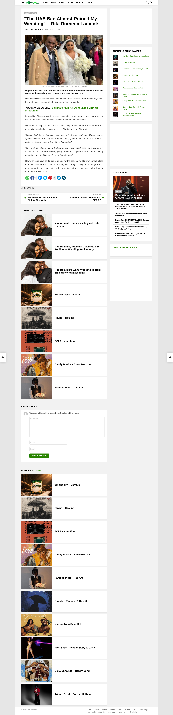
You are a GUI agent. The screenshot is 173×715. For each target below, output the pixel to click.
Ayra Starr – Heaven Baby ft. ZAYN (75, 647)
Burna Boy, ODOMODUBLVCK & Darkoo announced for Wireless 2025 (132, 221)
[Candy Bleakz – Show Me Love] (36, 365)
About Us (101, 712)
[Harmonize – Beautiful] (36, 625)
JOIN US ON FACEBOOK (125, 247)
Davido (97, 710)
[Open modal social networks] (64, 178)
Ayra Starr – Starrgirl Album (133, 81)
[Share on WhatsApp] (27, 178)
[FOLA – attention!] (36, 341)
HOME (45, 2)
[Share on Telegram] (59, 178)
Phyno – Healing (64, 317)
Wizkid (104, 710)
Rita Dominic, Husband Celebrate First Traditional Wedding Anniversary (77, 248)
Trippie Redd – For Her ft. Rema (73, 694)
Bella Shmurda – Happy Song (72, 670)
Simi (134, 710)
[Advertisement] (130, 26)
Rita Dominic (28, 188)
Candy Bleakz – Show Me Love (73, 364)
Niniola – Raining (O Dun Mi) (71, 601)
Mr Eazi (127, 710)
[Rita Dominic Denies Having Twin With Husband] (36, 225)
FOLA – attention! (65, 341)
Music (39, 470)
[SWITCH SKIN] (151, 2)
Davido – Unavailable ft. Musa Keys (136, 56)
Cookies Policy (132, 712)
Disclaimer (121, 712)
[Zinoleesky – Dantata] (36, 295)
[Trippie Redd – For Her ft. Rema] (36, 694)
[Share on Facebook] (32, 178)
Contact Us (111, 712)
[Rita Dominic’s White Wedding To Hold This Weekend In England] (36, 272)
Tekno (120, 710)
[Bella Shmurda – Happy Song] (36, 671)
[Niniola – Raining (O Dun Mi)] (36, 601)
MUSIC (62, 2)
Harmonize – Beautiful (68, 624)
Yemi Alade (92, 712)
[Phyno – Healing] (36, 318)
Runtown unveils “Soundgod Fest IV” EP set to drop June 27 (130, 234)
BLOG (70, 2)
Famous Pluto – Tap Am (69, 387)
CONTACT (90, 2)
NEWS (53, 2)
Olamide (112, 710)
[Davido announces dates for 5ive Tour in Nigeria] (131, 189)
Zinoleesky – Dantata (67, 294)
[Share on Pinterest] (50, 178)
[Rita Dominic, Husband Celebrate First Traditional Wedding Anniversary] (36, 248)
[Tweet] (45, 178)
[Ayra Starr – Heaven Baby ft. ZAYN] (36, 648)
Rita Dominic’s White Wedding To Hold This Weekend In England (78, 271)
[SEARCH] (147, 2)
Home (90, 710)
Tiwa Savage (143, 710)
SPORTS (79, 2)
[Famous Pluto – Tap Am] (36, 388)
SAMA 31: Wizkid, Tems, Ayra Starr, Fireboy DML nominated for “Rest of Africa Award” (130, 206)
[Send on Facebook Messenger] (40, 178)
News (118, 191)
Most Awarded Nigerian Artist (133, 88)
